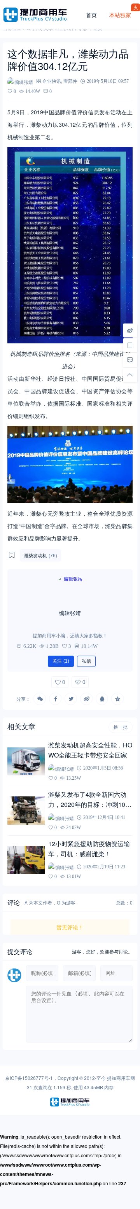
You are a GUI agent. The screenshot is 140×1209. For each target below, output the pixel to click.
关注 (60, 661)
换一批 (121, 727)
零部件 (70, 81)
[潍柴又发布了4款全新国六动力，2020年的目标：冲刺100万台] (26, 810)
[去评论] (130, 360)
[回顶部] (130, 374)
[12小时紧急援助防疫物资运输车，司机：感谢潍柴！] (26, 860)
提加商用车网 (121, 1077)
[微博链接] (130, 330)
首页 (91, 15)
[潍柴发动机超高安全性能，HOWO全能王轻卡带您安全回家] (26, 761)
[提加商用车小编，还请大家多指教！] (70, 589)
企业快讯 (51, 81)
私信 (86, 661)
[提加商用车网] (41, 15)
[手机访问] (130, 345)
